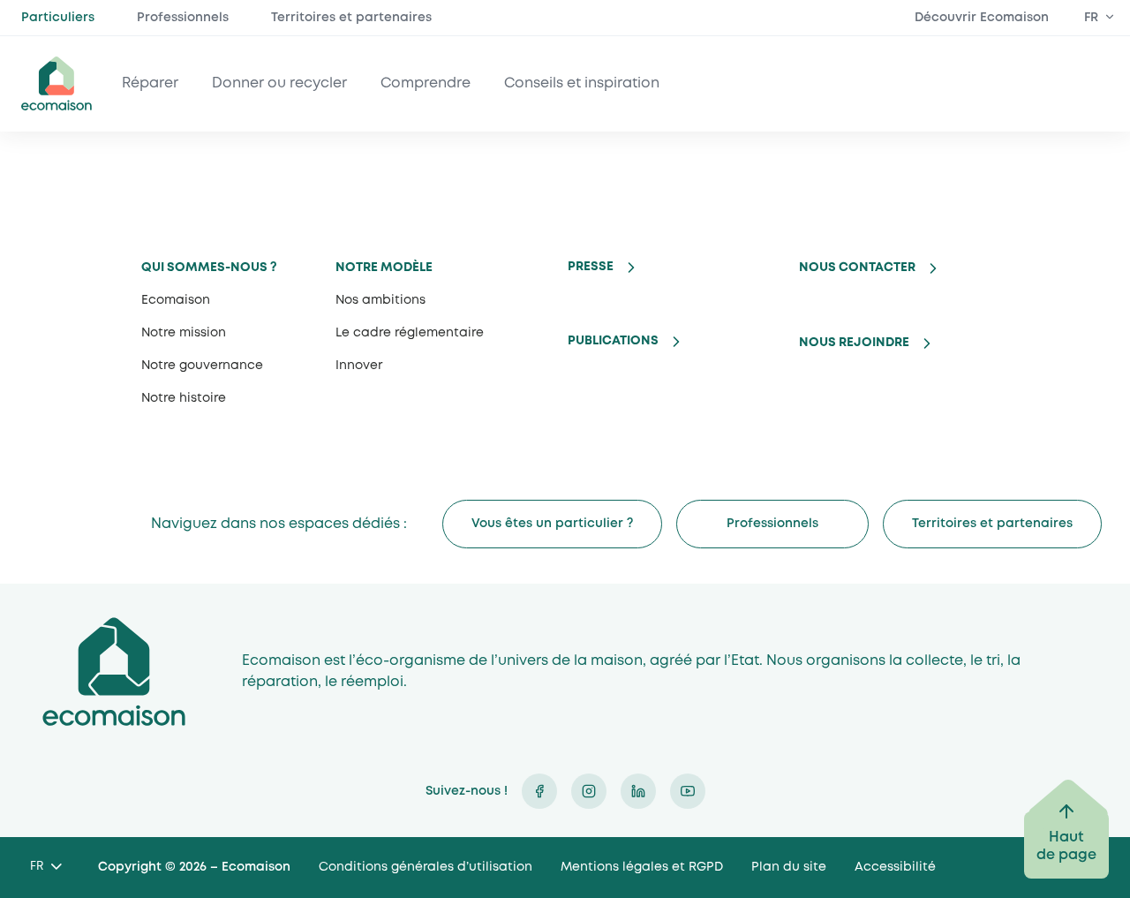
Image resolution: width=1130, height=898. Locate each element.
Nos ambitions (380, 300)
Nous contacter (857, 267)
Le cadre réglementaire (409, 333)
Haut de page (1066, 846)
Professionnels (183, 17)
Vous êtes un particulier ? (552, 523)
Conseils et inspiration (581, 83)
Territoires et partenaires (351, 17)
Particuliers (57, 17)
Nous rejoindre (854, 342)
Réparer (150, 83)
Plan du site (788, 867)
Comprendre (425, 83)
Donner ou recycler (279, 83)
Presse (591, 266)
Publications (613, 341)
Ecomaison (175, 300)
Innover (358, 365)
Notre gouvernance (202, 365)
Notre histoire (183, 398)
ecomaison (56, 83)
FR (1091, 17)
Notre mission (183, 333)
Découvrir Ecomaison (982, 17)
